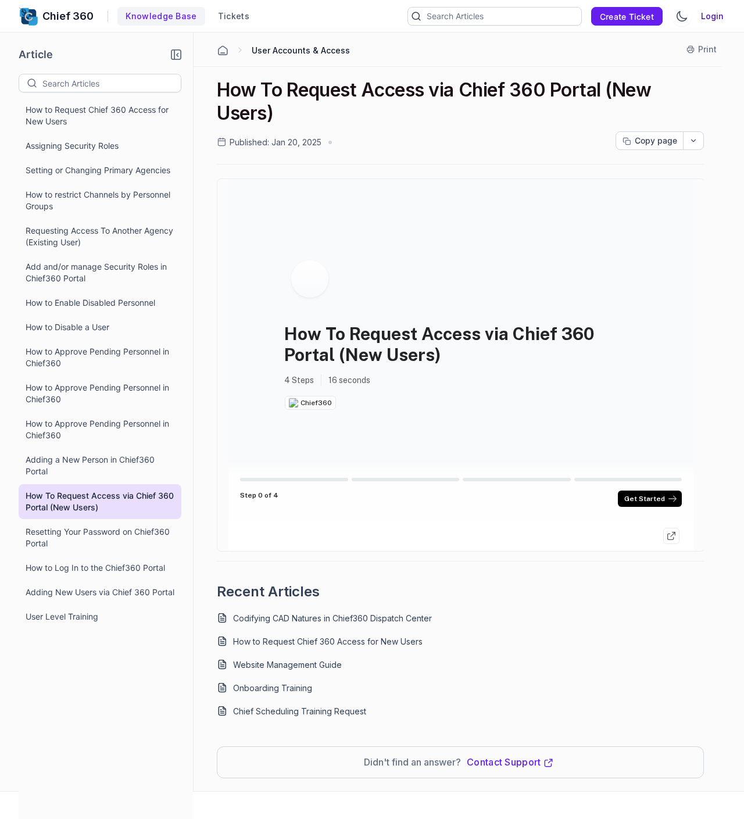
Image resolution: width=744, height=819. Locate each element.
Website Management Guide (287, 665)
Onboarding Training (272, 688)
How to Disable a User (67, 327)
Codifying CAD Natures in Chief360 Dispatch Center (332, 618)
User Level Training (62, 616)
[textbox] (111, 83)
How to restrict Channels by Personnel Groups (98, 200)
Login (712, 16)
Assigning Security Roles (72, 146)
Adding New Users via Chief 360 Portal (100, 592)
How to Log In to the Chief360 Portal (95, 568)
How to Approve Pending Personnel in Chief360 (97, 357)
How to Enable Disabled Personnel (90, 302)
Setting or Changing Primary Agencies (98, 170)
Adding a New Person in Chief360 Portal (90, 465)
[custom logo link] (28, 16)
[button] (176, 55)
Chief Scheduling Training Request (299, 711)
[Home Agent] (222, 50)
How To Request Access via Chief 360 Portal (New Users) (100, 501)
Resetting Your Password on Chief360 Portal (98, 537)
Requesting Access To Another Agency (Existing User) (99, 236)
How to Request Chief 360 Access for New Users (97, 115)
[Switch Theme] (682, 16)
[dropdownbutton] (693, 140)
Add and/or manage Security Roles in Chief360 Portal (96, 272)
